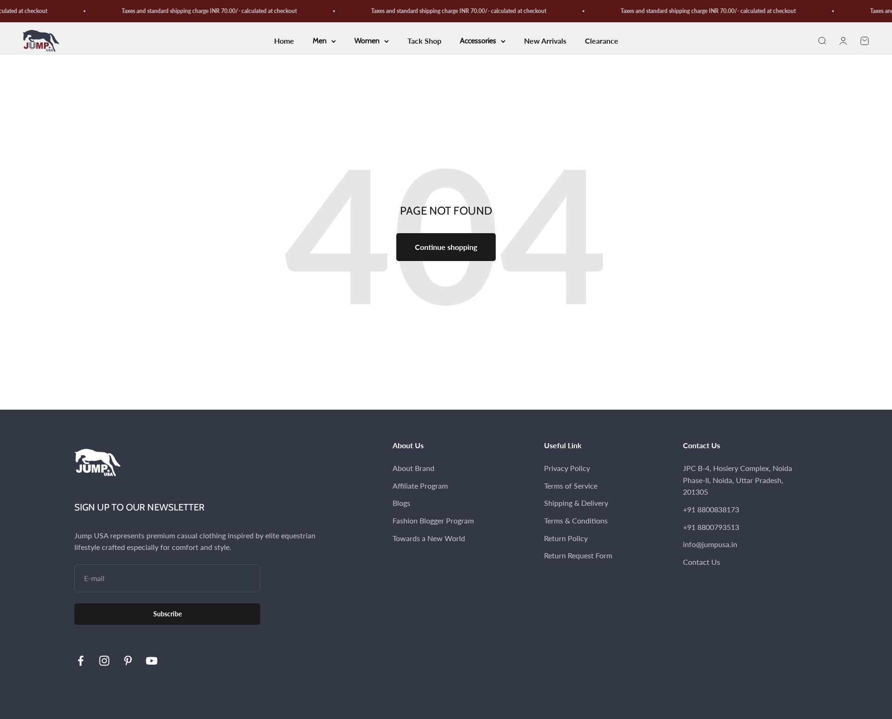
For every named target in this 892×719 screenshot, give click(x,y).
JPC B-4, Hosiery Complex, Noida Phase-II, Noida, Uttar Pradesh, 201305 (737, 480)
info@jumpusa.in (710, 544)
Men (320, 41)
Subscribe (167, 614)
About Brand (413, 468)
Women (367, 41)
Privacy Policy (567, 468)
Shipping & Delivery (576, 502)
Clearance (601, 41)
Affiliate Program (420, 485)
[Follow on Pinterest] (128, 660)
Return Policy (566, 538)
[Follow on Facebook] (80, 660)
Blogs (401, 502)
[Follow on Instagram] (104, 660)
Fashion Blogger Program (433, 520)
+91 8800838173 (711, 509)
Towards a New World (429, 538)
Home (284, 41)
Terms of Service (570, 485)
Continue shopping (446, 246)
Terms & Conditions (576, 520)
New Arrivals (545, 41)
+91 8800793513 (711, 527)
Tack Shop (424, 41)
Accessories (478, 41)
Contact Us (701, 561)
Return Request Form (578, 555)
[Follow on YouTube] (151, 660)
